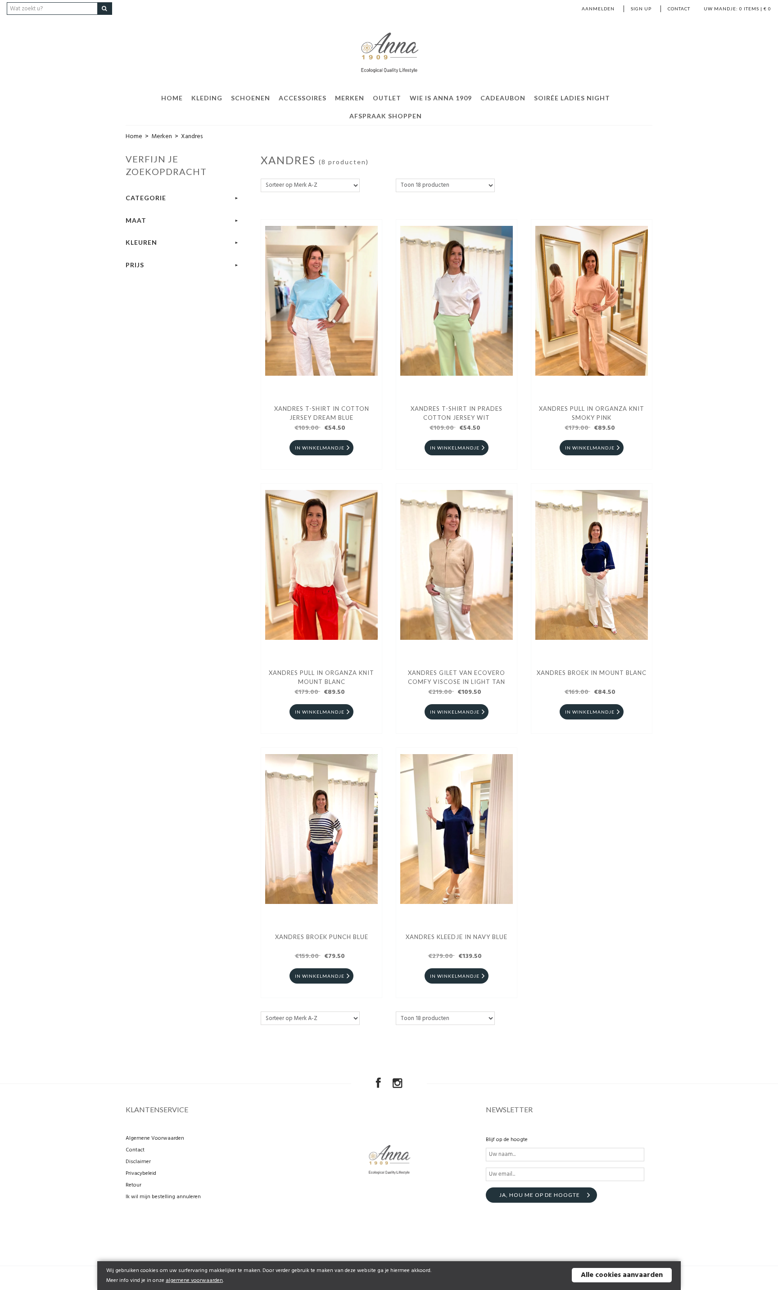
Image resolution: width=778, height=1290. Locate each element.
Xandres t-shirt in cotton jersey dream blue (321, 413)
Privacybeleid (141, 1173)
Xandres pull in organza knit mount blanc (321, 677)
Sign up (641, 8)
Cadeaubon (502, 98)
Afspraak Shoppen (385, 116)
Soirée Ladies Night (572, 98)
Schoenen (250, 98)
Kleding (206, 98)
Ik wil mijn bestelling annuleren (163, 1196)
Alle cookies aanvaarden (622, 1275)
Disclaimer (138, 1161)
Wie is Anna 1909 (441, 98)
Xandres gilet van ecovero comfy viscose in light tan (456, 677)
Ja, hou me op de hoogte (539, 1194)
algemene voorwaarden (194, 1280)
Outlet (387, 98)
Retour (133, 1185)
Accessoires (302, 98)
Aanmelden (598, 8)
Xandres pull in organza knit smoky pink (591, 413)
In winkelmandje (319, 447)
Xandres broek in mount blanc (592, 672)
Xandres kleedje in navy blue (456, 936)
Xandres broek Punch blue (321, 936)
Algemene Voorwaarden (155, 1138)
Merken (349, 98)
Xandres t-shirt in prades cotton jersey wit (456, 413)
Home (172, 98)
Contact (679, 8)
